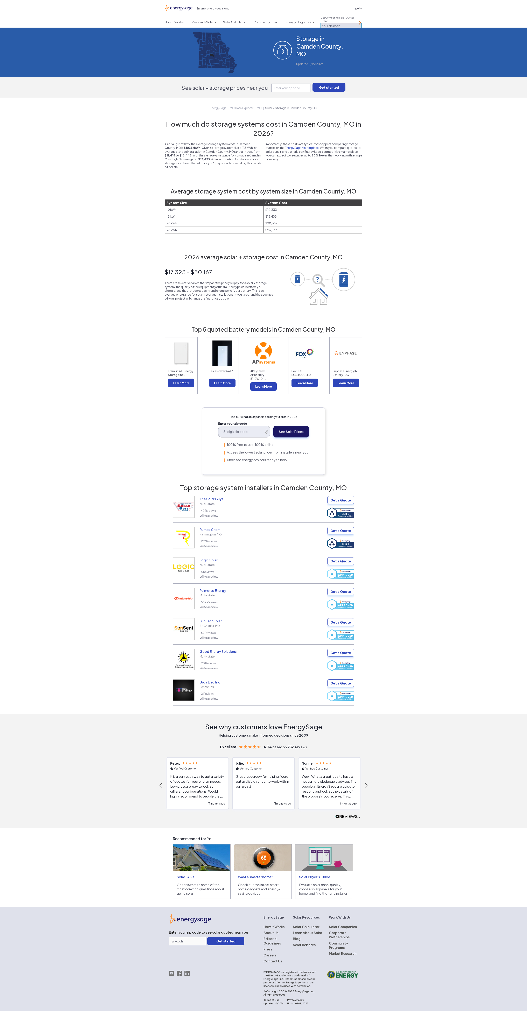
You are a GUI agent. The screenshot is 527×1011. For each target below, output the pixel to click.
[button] (161, 785)
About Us (271, 933)
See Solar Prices (291, 431)
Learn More (181, 383)
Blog (297, 938)
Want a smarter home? (255, 877)
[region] (263, 785)
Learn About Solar (307, 933)
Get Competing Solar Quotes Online (337, 19)
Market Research (343, 953)
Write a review (209, 515)
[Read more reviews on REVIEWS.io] (347, 817)
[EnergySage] (190, 922)
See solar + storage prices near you (225, 87)
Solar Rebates (304, 945)
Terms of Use (272, 1000)
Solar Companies (343, 927)
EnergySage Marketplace (302, 147)
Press (268, 949)
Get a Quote (340, 500)
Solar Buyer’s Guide (314, 877)
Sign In (357, 8)
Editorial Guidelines (272, 940)
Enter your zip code (232, 423)
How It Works (274, 927)
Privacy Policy (295, 1000)
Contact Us (273, 961)
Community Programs (338, 945)
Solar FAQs (185, 877)
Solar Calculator (306, 927)
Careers (270, 955)
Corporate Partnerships (339, 935)
